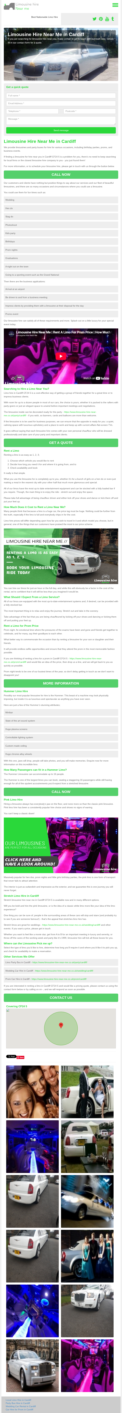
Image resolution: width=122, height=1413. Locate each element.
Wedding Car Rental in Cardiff (21, 1406)
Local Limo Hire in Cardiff (18, 1400)
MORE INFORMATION (61, 683)
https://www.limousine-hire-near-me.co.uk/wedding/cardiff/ (71, 925)
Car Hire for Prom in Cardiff (19, 1409)
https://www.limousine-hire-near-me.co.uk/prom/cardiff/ (59, 979)
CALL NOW (61, 175)
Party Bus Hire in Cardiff (18, 1403)
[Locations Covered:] (5, 5)
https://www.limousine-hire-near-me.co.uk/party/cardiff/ (59, 962)
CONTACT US (61, 998)
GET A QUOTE (61, 443)
